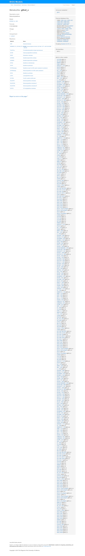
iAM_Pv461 (60, 202)
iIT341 (58, 73)
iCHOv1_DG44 (61, 185)
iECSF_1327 (60, 120)
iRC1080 (59, 164)
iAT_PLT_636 (60, 169)
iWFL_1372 (60, 152)
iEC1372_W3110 (61, 193)
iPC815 (59, 69)
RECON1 (59, 167)
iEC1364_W (60, 191)
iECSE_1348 (60, 119)
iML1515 (59, 177)
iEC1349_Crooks (61, 189)
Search (73, 5)
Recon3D (59, 182)
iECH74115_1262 (61, 100)
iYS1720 (59, 218)
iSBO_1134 (60, 139)
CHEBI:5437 (59, 24)
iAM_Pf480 (60, 200)
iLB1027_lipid (60, 180)
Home (12, 5)
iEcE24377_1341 (61, 97)
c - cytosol (12, 36)
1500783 (59, 28)
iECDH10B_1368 (61, 95)
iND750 (59, 67)
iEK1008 (59, 183)
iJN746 (59, 72)
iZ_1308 (59, 153)
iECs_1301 (60, 117)
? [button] (27, 96)
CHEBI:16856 (60, 21)
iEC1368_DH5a (61, 196)
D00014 (64, 31)
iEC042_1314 (60, 83)
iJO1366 (59, 59)
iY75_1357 (60, 166)
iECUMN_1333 (61, 125)
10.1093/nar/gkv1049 (47, 546)
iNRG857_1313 (61, 135)
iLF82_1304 (60, 133)
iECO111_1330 (61, 108)
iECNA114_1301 (14, 21)
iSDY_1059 (60, 141)
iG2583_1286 (60, 131)
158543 (62, 28)
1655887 (67, 28)
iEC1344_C (60, 197)
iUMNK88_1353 (61, 149)
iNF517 (59, 175)
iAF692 (59, 163)
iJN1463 (59, 216)
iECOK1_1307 (60, 111)
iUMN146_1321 (61, 147)
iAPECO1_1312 (61, 65)
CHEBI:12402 (63, 20)
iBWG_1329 (60, 76)
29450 (70, 28)
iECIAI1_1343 (60, 103)
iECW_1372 (60, 127)
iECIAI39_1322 (61, 105)
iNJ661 (59, 75)
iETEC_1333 (60, 130)
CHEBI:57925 (66, 24)
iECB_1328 (60, 87)
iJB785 (59, 178)
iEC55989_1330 (61, 84)
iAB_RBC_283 (61, 171)
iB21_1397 (60, 78)
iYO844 (59, 315)
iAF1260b (59, 172)
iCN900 (59, 215)
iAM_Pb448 (60, 204)
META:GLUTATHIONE (65, 37)
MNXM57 (71, 26)
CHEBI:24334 (66, 21)
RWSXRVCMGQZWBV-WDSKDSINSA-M (64, 35)
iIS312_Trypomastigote (63, 208)
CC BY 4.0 (68, 44)
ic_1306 (59, 80)
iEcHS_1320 (60, 102)
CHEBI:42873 (60, 23)
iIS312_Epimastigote (62, 210)
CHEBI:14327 (70, 20)
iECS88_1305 (60, 116)
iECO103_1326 (61, 106)
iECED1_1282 (60, 98)
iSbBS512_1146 (61, 138)
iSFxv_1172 (60, 144)
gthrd (58, 12)
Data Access (24, 5)
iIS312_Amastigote (62, 213)
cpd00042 (67, 33)
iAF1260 (59, 61)
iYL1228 (59, 157)
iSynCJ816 (60, 199)
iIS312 (58, 211)
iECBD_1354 (60, 89)
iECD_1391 (60, 91)
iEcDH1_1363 (60, 92)
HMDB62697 (65, 41)
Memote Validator (31, 5)
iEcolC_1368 (60, 113)
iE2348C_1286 (61, 81)
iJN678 (59, 160)
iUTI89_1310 (60, 150)
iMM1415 (59, 161)
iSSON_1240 (60, 146)
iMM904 (59, 62)
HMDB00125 (59, 40)
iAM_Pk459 (60, 207)
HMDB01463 (65, 40)
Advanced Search (17, 5)
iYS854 (59, 186)
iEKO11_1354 (60, 128)
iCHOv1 (59, 174)
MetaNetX (63, 44)
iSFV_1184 (60, 142)
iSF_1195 (59, 70)
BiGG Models (16, 1)
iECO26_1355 (60, 109)
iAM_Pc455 (60, 205)
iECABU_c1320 (61, 86)
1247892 (68, 27)
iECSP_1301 (60, 124)
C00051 (67, 30)
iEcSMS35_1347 (61, 122)
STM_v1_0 (60, 158)
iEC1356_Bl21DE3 (62, 188)
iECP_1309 (60, 114)
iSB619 (59, 64)
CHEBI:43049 (66, 23)
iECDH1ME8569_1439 (63, 94)
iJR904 (59, 155)
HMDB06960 (59, 41)
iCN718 (59, 194)
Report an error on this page (18, 96)
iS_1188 (59, 136)
